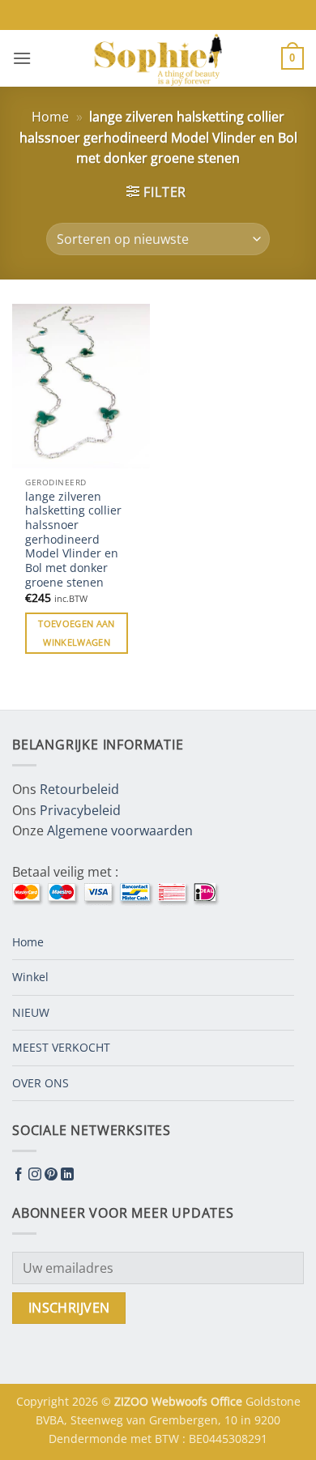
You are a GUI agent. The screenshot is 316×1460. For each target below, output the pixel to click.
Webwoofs (181, 1401)
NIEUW (30, 1012)
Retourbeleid (79, 789)
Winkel (30, 976)
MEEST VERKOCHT (61, 1047)
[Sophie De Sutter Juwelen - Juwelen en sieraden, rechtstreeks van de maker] (158, 58)
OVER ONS (40, 1083)
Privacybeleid (80, 810)
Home (50, 117)
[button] (22, 58)
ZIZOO (133, 1401)
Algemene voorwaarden (120, 830)
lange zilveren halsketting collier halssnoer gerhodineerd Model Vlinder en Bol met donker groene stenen (73, 539)
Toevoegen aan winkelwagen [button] (76, 633)
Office (228, 1401)
